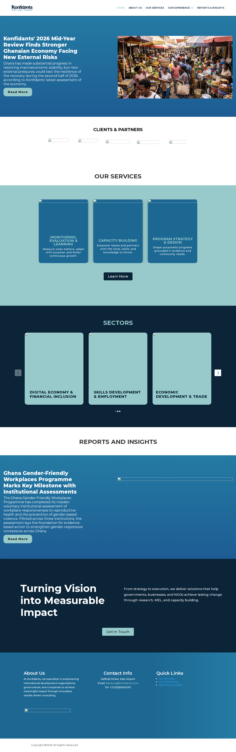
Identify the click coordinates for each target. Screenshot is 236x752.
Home (121, 7)
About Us (135, 7)
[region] (118, 66)
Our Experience (179, 7)
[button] (18, 373)
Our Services (155, 7)
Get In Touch (118, 632)
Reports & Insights (210, 7)
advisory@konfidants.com (122, 683)
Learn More (118, 276)
